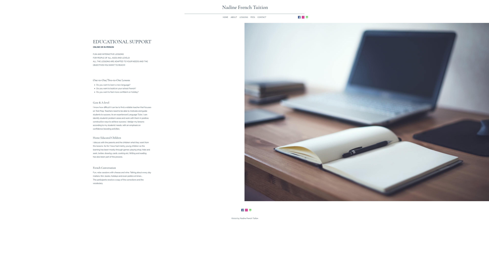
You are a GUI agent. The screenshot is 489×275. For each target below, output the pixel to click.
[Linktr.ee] (307, 17)
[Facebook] (299, 17)
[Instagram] (303, 17)
